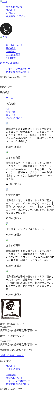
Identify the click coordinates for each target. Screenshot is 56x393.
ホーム (9, 98)
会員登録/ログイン (16, 16)
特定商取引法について (18, 72)
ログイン (5, 63)
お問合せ (11, 57)
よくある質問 (13, 54)
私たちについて (14, 7)
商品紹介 (11, 10)
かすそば (11, 112)
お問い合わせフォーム (12, 355)
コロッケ (11, 115)
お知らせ (11, 13)
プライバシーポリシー (18, 68)
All (7, 109)
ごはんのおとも (14, 118)
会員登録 (15, 63)
